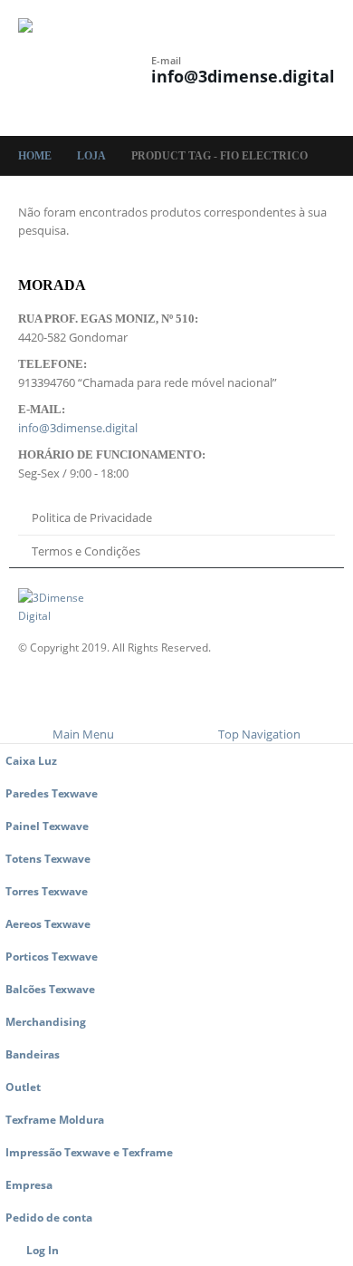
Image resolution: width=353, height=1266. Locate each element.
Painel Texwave (47, 825)
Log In (42, 1249)
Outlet (23, 1086)
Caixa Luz (31, 760)
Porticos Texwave (51, 956)
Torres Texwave (46, 891)
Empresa (28, 1184)
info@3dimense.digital (243, 76)
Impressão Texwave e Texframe (89, 1152)
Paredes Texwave (51, 793)
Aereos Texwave (48, 923)
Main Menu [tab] (83, 734)
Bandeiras (32, 1054)
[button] (134, 56)
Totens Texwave (48, 858)
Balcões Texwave (50, 988)
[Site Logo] (68, 68)
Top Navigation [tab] (259, 734)
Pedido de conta (48, 1217)
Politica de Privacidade (92, 517)
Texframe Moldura (54, 1119)
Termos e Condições (86, 551)
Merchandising (45, 1021)
